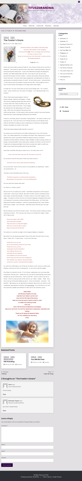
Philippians (63, 53)
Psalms (12, 37)
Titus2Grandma (41, 8)
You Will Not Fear (38, 359)
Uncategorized (64, 76)
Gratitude (62, 41)
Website (3, 457)
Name (3, 444)
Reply (4, 394)
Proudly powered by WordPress (30, 477)
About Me (31, 26)
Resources (48, 26)
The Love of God (65, 73)
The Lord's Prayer (65, 71)
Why (61, 79)
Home (25, 26)
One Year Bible (64, 50)
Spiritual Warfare (8, 359)
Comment (4, 426)
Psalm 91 (6, 37)
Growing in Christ (65, 44)
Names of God (64, 47)
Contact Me (39, 26)
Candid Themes (57, 477)
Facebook (66, 111)
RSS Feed (65, 107)
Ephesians (63, 38)
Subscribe (56, 26)
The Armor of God (65, 68)
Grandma (19, 43)
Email (3, 451)
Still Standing (9, 361)
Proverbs (62, 56)
